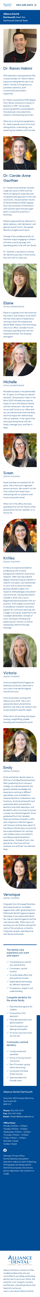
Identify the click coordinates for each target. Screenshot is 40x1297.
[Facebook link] (5, 1150)
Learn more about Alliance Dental (18, 1291)
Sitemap (7, 1155)
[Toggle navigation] (35, 5)
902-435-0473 (24, 5)
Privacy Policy (18, 1155)
